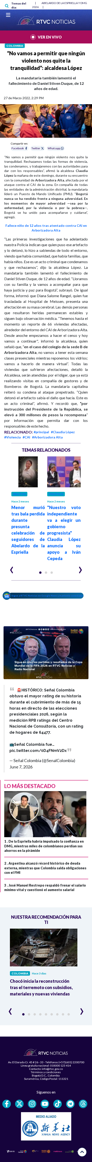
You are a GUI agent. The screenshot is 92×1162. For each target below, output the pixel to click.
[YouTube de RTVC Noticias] (45, 1104)
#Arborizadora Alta (47, 437)
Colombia (14, 45)
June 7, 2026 (21, 766)
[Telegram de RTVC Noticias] (70, 1104)
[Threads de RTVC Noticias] (83, 1104)
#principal (41, 432)
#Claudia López (63, 432)
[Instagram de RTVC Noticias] (32, 1104)
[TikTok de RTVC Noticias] (57, 1104)
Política (56, 494)
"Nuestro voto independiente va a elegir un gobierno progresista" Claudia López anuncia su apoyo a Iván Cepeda (64, 533)
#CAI (26, 437)
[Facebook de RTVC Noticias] (6, 1104)
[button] (40, 572)
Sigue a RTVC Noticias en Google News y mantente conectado (47, 595)
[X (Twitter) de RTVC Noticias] (19, 1104)
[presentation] (11, 567)
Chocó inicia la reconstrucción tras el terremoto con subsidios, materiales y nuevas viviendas (41, 987)
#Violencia (12, 437)
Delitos (19, 494)
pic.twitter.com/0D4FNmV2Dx (38, 750)
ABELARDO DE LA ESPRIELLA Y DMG (64, 3)
